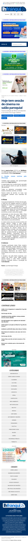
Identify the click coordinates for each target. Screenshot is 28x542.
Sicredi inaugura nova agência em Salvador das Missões (13, 321)
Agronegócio (14, 373)
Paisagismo (14, 423)
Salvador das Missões (14, 485)
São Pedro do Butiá (14, 491)
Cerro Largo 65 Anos (14, 376)
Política (14, 426)
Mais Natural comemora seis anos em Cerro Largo (13, 332)
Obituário (14, 414)
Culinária (14, 379)
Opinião (14, 420)
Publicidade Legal (14, 429)
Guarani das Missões (14, 473)
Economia (14, 386)
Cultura (14, 383)
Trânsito (14, 442)
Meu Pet (14, 407)
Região (14, 432)
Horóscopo (14, 398)
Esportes (14, 392)
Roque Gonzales (14, 482)
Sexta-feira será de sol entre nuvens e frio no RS (13, 339)
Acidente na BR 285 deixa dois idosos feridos (14, 329)
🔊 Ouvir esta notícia (7, 115)
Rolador (14, 479)
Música (14, 410)
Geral (14, 395)
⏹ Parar (4, 118)
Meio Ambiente (14, 401)
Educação (14, 389)
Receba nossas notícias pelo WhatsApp (14, 177)
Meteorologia (14, 404)
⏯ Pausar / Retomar (19, 115)
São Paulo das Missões (14, 488)
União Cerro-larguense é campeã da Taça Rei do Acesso (13, 309)
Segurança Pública (14, 438)
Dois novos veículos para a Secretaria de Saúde (12, 344)
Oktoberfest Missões (14, 417)
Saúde (14, 435)
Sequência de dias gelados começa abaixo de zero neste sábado (13, 317)
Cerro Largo (14, 470)
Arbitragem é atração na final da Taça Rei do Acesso (14, 325)
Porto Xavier (14, 476)
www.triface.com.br (15, 540)
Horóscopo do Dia (6, 313)
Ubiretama (14, 494)
